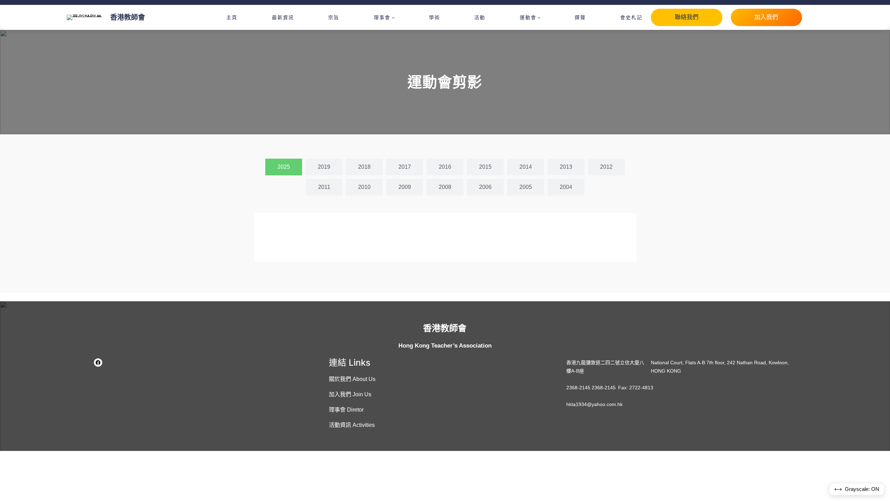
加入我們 (766, 17)
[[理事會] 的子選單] (393, 17)
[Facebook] (98, 362)
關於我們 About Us (352, 379)
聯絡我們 (686, 17)
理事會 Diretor (346, 410)
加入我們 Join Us (350, 394)
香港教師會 (127, 17)
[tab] (283, 167)
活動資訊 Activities (352, 425)
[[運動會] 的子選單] (538, 17)
